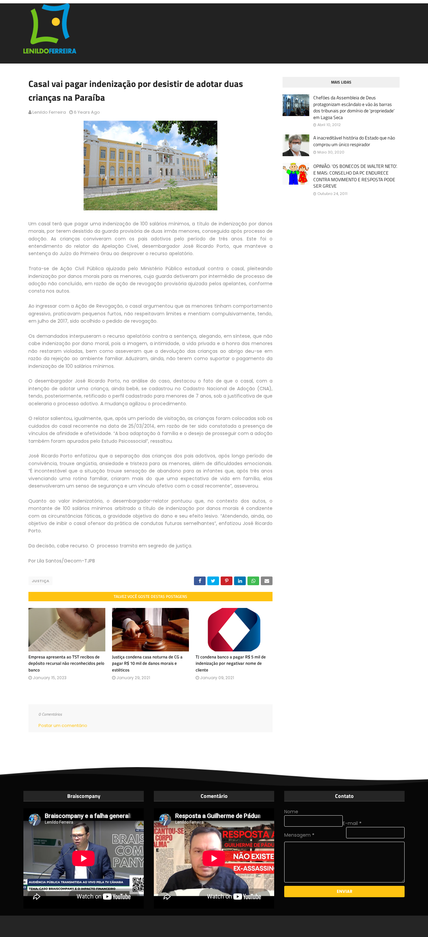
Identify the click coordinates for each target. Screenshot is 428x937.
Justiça (40, 581)
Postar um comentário (62, 725)
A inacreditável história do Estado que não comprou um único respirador (354, 140)
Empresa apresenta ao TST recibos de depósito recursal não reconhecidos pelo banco (66, 663)
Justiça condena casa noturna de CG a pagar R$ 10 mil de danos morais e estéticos (147, 663)
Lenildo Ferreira (49, 112)
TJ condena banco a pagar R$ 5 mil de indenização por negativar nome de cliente (231, 663)
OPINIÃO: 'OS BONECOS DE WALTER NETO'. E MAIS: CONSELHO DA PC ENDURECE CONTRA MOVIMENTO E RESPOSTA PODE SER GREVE (355, 176)
